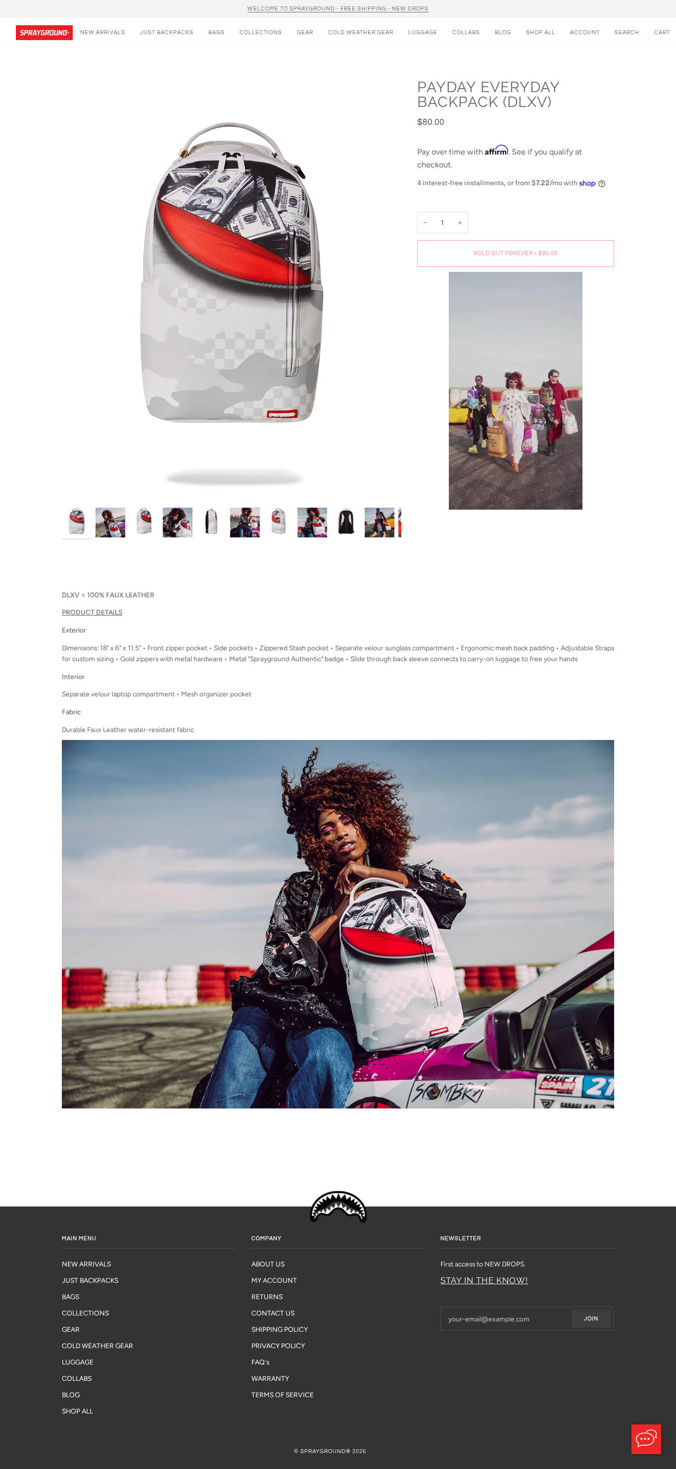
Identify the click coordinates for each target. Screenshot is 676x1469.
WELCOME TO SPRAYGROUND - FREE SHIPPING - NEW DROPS (338, 8)
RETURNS (267, 1297)
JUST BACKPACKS (90, 1280)
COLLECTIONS (85, 1313)
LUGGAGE (78, 1362)
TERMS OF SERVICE (282, 1395)
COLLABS (77, 1378)
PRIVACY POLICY (278, 1346)
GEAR (71, 1329)
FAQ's (260, 1362)
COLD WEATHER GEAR (97, 1346)
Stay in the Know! (484, 1280)
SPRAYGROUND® (325, 1451)
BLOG (71, 1395)
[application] (646, 1439)
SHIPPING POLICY (279, 1329)
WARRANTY (270, 1378)
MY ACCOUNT (274, 1280)
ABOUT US (268, 1264)
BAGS (70, 1297)
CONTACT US (272, 1313)
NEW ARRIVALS (86, 1264)
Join (591, 1318)
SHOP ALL (77, 1411)
